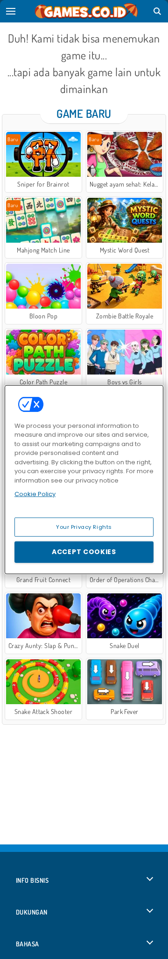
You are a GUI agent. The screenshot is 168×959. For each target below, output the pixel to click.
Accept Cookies (84, 551)
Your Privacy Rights (84, 526)
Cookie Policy (35, 494)
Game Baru (83, 113)
